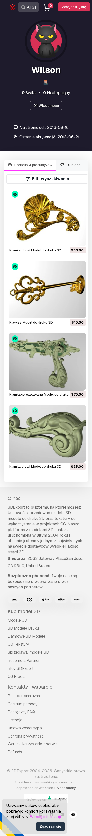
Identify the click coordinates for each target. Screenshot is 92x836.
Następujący (56, 92)
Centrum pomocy (22, 703)
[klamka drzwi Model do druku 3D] (47, 217)
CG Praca (16, 676)
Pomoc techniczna (24, 695)
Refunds (15, 752)
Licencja (15, 720)
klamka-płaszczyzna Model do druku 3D (41, 394)
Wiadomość (48, 105)
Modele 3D (17, 620)
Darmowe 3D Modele (26, 636)
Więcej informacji (45, 816)
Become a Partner (24, 660)
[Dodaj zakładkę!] (78, 239)
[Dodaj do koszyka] (68, 239)
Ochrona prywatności (26, 736)
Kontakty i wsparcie (30, 687)
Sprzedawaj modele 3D (28, 652)
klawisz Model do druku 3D (31, 322)
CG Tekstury (18, 644)
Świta (29, 92)
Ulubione (73, 165)
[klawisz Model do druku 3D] (47, 289)
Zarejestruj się (74, 7)
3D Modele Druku (23, 628)
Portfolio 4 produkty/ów (32, 165)
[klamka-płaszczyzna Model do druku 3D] (47, 362)
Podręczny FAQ (21, 712)
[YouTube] (73, 815)
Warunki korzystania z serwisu (34, 744)
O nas (14, 498)
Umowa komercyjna (25, 728)
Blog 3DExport (21, 668)
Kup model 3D (24, 611)
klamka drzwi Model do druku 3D (35, 250)
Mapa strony (66, 788)
